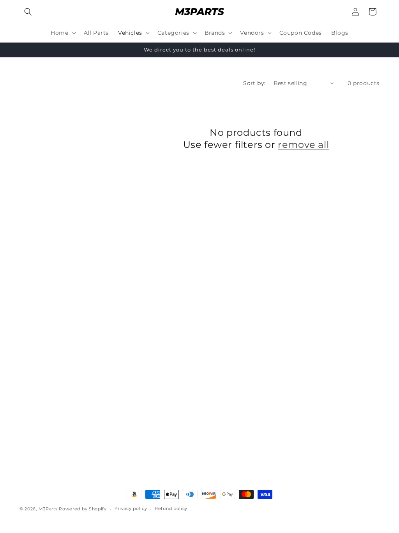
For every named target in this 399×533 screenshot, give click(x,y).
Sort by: (254, 83)
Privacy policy (131, 508)
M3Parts (48, 509)
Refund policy (171, 508)
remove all (303, 144)
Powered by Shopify (83, 509)
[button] (28, 11)
